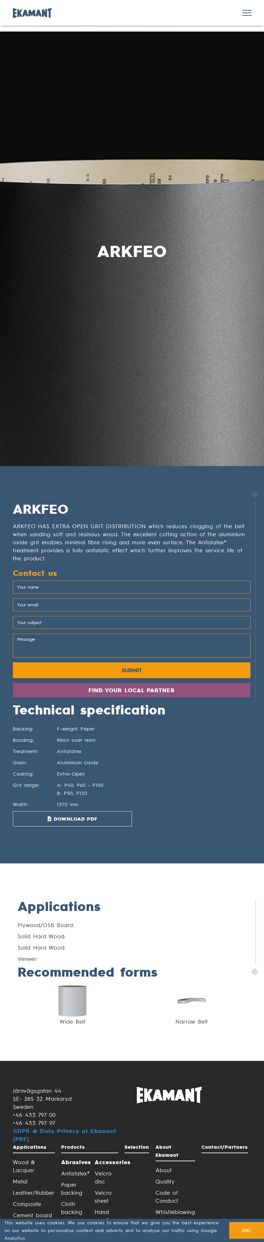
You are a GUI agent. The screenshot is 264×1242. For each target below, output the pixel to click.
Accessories (106, 1162)
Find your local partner (132, 690)
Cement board (32, 1215)
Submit (132, 670)
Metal (20, 1181)
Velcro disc (103, 1177)
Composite (27, 1203)
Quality (165, 1181)
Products (73, 1147)
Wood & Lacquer (24, 1165)
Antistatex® (73, 1173)
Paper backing (71, 1188)
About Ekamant (167, 1151)
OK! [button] (246, 1230)
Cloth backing (71, 1207)
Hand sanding (105, 1215)
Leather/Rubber (34, 1192)
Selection (137, 1147)
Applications (30, 1147)
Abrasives (73, 1162)
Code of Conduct (167, 1196)
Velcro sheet (103, 1196)
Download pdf (75, 818)
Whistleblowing (175, 1211)
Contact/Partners (225, 1147)
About (164, 1169)
